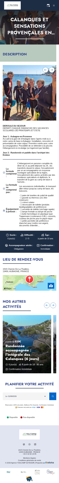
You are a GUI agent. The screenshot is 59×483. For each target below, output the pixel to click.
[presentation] (45, 70)
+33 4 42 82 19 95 (29, 454)
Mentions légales (29, 458)
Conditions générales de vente (29, 460)
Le (6, 396)
